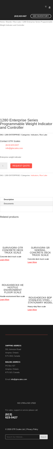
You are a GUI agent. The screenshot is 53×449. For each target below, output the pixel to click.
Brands (9, 22)
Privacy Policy (32, 429)
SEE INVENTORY (41, 16)
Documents (9, 204)
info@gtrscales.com (14, 148)
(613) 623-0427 (20, 16)
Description (9, 199)
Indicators (34, 135)
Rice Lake (17, 22)
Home (2, 22)
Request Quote (21, 166)
